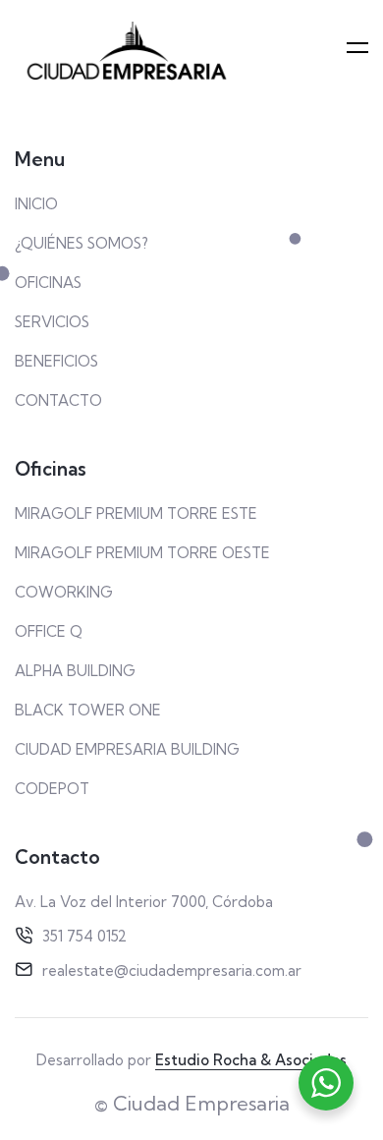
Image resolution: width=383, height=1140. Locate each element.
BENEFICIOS (56, 361)
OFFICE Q (48, 631)
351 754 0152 (84, 936)
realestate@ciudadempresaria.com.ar (171, 970)
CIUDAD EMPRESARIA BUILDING (127, 749)
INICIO (36, 204)
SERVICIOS (52, 322)
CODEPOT (52, 788)
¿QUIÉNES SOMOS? (81, 243)
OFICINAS (48, 282)
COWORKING (64, 592)
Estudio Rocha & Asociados (251, 1060)
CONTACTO (58, 400)
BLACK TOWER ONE (88, 710)
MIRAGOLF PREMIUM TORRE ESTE (136, 513)
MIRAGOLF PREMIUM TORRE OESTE (142, 552)
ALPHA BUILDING (75, 670)
